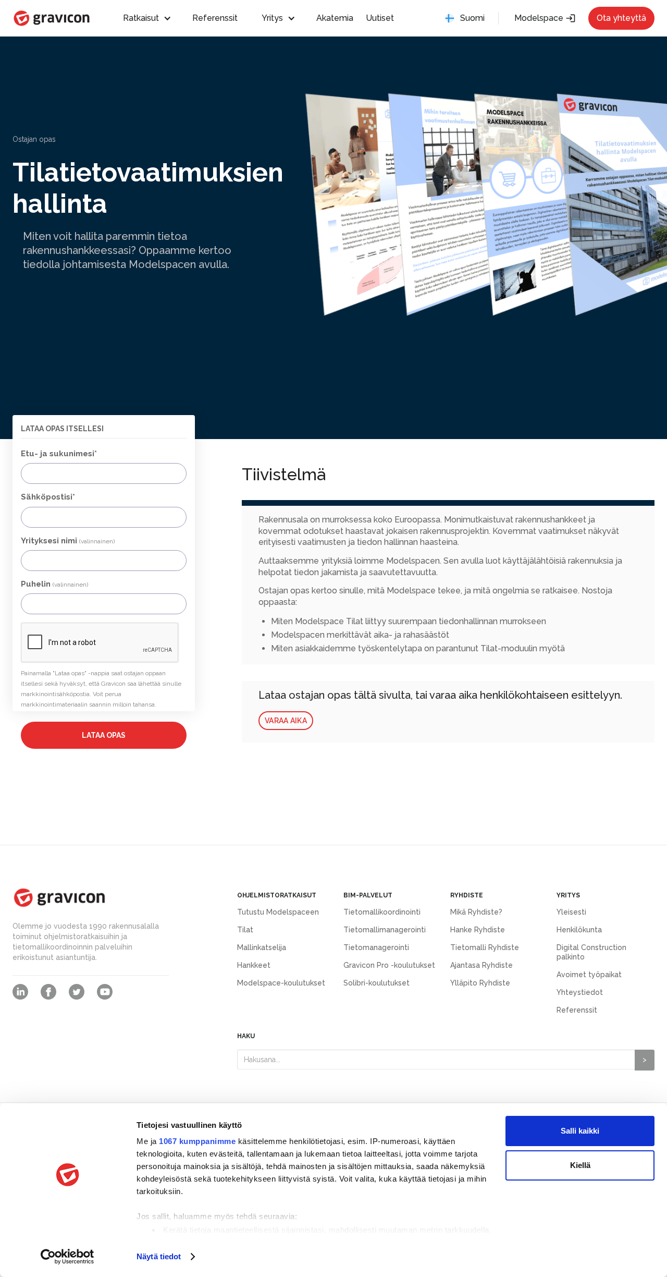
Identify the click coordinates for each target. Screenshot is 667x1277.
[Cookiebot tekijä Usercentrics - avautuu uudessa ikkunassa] (67, 1256)
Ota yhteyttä (621, 18)
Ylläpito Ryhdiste (480, 983)
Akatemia (334, 18)
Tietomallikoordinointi (382, 912)
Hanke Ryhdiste (477, 930)
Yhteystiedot (580, 992)
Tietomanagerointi (376, 947)
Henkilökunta (579, 930)
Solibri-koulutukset (376, 983)
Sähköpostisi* (48, 497)
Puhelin (54, 584)
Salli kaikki (580, 1130)
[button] (152, 18)
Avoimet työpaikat (589, 974)
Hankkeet (253, 965)
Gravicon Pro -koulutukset (389, 965)
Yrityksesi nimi (68, 540)
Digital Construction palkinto (591, 952)
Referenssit (215, 18)
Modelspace (545, 18)
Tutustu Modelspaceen (278, 912)
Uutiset (380, 18)
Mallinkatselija (261, 947)
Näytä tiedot (159, 1256)
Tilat (245, 930)
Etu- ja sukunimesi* (59, 453)
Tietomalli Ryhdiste (484, 947)
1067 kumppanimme (197, 1141)
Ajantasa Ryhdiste (481, 965)
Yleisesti (571, 912)
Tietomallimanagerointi (384, 930)
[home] (52, 18)
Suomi (472, 18)
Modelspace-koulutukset (281, 983)
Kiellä (580, 1165)
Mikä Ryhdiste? (476, 912)
